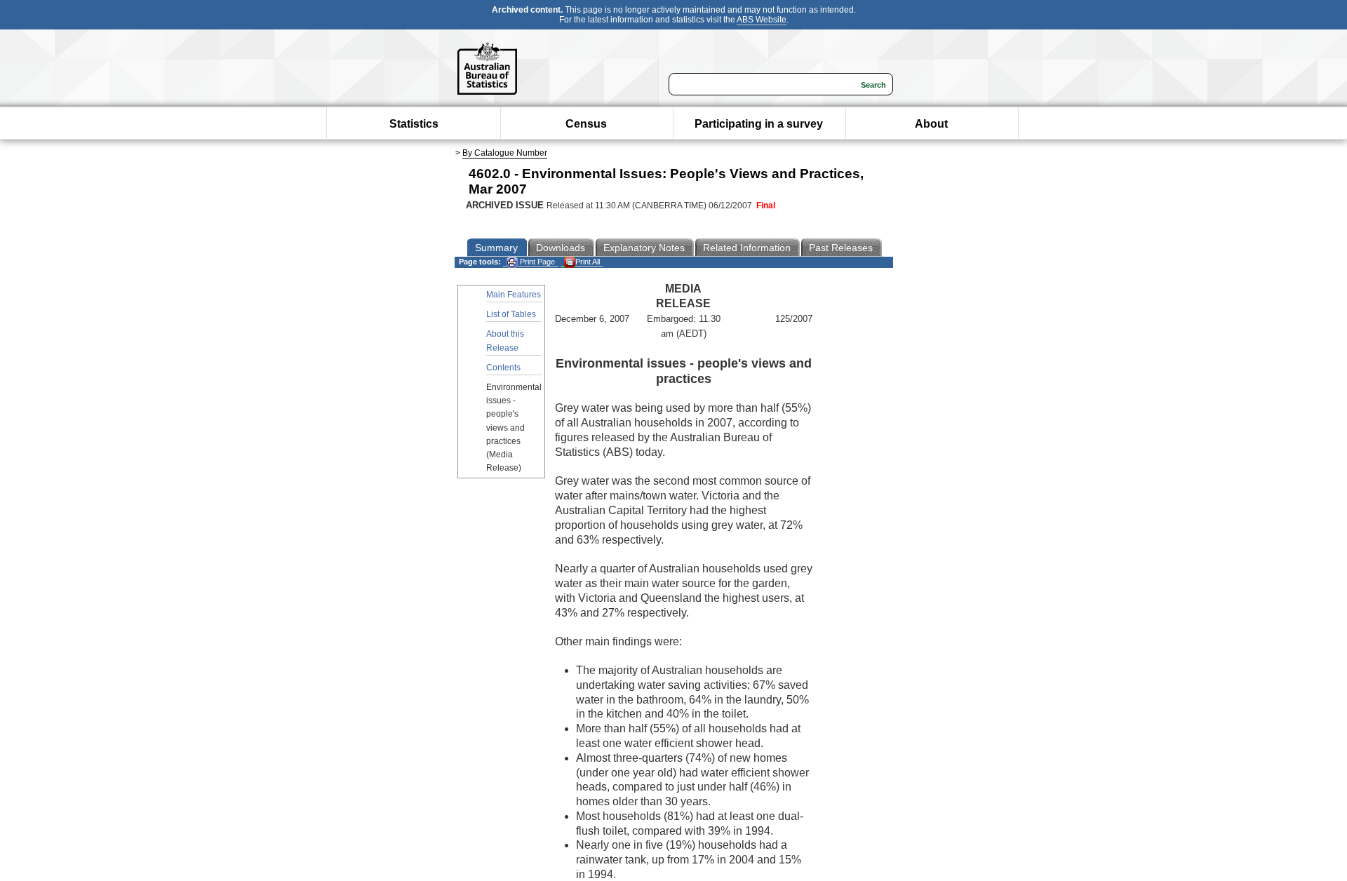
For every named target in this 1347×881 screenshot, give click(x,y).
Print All (587, 261)
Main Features (513, 295)
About (931, 124)
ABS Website (761, 20)
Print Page (536, 261)
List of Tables (511, 314)
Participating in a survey (759, 124)
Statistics (413, 124)
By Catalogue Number (504, 153)
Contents (503, 367)
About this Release (505, 340)
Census (586, 124)
